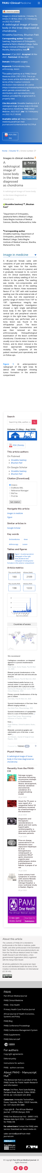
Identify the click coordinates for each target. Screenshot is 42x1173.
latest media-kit (29, 1129)
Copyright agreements (13, 1054)
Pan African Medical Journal (15, 996)
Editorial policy (10, 1058)
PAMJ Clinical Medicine (13, 1000)
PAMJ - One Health (12, 1005)
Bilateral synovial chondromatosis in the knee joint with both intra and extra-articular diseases (22, 674)
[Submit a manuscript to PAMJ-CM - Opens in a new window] (22, 436)
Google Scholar (14, 528)
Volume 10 (13, 151)
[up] (35, 255)
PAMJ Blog (8, 1021)
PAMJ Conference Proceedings (17, 1025)
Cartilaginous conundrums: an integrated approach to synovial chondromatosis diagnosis (21, 662)
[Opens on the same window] (7, 977)
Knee (9, 722)
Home (4, 151)
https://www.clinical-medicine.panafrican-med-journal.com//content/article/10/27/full (20, 122)
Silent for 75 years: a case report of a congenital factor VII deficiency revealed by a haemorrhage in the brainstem (27, 806)
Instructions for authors (14, 1063)
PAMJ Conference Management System (20, 1030)
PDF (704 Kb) (18, 445)
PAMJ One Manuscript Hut (15, 1116)
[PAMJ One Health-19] (22, 909)
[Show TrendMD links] (36, 746)
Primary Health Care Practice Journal (19, 1009)
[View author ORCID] (4, 204)
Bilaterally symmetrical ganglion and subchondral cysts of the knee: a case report (21, 732)
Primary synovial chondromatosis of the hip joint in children (22, 695)
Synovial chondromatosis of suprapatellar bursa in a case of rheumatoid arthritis (22, 713)
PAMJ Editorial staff (12, 1039)
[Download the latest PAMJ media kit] (9, 1141)
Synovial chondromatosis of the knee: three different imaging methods (22, 704)
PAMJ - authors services (14, 1067)
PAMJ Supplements (12, 1035)
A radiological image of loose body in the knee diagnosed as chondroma (20, 759)
